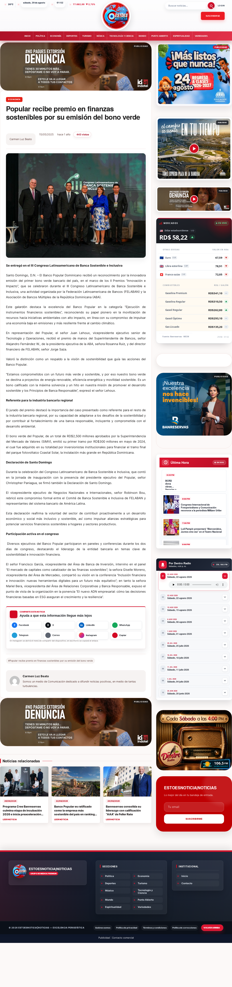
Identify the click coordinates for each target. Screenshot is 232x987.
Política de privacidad (126, 927)
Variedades (201, 36)
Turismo (87, 36)
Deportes (71, 36)
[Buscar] (211, 5)
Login (221, 5)
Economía (55, 36)
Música (100, 36)
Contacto (186, 883)
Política (40, 36)
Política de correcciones (184, 927)
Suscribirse (213, 16)
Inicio (27, 36)
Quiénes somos (102, 927)
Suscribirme (194, 818)
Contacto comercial (123, 937)
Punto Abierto (159, 36)
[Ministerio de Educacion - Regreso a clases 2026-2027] (194, 74)
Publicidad (104, 937)
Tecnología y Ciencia (121, 36)
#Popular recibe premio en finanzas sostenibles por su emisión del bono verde (50, 660)
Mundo (142, 36)
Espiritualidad (181, 36)
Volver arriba (212, 927)
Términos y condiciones (155, 927)
